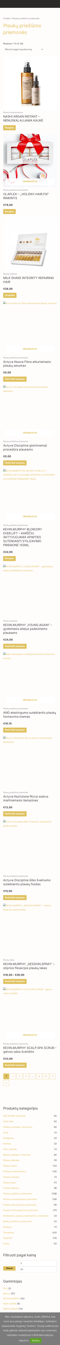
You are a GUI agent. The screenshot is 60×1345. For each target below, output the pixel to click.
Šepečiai (7, 1238)
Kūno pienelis (10, 1149)
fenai (5, 1132)
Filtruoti (9, 1268)
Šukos (6, 1243)
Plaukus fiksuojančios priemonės (19, 1205)
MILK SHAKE (9, 1303)
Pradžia (6, 18)
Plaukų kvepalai (11, 1177)
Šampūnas (8, 1232)
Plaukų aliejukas (11, 1160)
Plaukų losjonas (11, 1188)
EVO (5, 1288)
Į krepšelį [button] (10, 295)
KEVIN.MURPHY (11, 1298)
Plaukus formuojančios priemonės (20, 1210)
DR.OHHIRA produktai (14, 1116)
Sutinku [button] (36, 1340)
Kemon (6, 1293)
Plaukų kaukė (10, 1166)
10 (46, 1076)
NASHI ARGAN (10, 1308)
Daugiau (9, 127)
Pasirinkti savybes (15, 379)
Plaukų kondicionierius (14, 1171)
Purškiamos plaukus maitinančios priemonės (25, 1216)
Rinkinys (7, 1227)
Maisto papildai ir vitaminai (16, 1155)
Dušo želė (8, 1121)
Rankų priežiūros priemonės (17, 1221)
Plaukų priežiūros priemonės (17, 1193)
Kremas (7, 1143)
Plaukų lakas (9, 1182)
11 (53, 1076)
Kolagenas (8, 1138)
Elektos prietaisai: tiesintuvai (17, 1127)
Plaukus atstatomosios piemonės (20, 1199)
